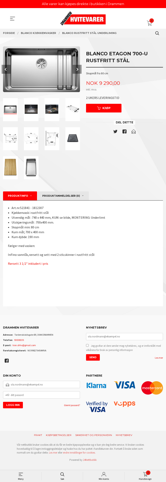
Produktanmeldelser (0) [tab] (61, 195)
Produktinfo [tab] (18, 195)
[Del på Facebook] (124, 132)
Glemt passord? (72, 405)
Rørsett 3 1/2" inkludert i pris (28, 263)
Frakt (38, 435)
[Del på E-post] (133, 132)
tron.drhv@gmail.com (24, 345)
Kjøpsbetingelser (58, 435)
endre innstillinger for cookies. (79, 452)
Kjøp (106, 108)
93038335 (19, 339)
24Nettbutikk (90, 460)
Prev (6, 69)
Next (77, 69)
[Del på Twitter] (115, 132)
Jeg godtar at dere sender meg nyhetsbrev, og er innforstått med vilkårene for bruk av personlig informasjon (123, 348)
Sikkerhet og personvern (93, 435)
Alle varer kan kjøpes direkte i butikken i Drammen (83, 4)
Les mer (159, 357)
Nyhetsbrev (124, 435)
